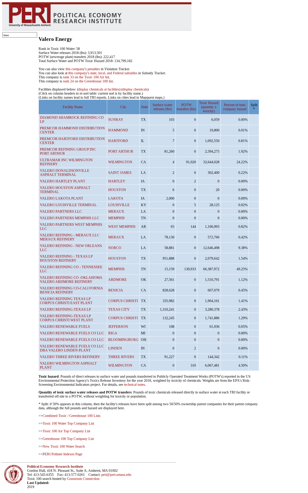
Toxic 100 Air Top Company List (66, 431)
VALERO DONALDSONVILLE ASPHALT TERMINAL (64, 173)
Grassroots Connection (83, 479)
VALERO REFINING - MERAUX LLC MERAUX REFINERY (69, 237)
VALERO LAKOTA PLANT (61, 198)
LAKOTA (115, 198)
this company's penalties (83, 69)
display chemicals (134, 89)
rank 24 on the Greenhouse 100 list (88, 81)
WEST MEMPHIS (122, 226)
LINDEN (115, 348)
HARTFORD (118, 141)
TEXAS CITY (119, 309)
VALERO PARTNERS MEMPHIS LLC (69, 218)
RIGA (112, 333)
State (144, 107)
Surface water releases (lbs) (162, 107)
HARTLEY (116, 181)
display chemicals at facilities (98, 89)
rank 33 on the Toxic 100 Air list (86, 77)
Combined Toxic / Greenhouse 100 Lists (71, 416)
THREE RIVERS (121, 357)
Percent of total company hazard (234, 107)
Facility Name (73, 107)
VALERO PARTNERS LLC (61, 211)
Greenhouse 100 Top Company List (68, 439)
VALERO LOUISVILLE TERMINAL (68, 205)
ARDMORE (117, 279)
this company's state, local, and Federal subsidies (102, 73)
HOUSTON (117, 190)
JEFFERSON (118, 326)
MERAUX (116, 211)
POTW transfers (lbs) (186, 107)
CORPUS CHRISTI (123, 301)
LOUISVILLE (119, 205)
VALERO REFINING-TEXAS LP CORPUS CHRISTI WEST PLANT (66, 318)
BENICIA (115, 290)
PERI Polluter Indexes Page (62, 454)
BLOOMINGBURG (123, 340)
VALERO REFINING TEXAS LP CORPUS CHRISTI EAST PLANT (66, 301)
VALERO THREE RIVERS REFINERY (70, 357)
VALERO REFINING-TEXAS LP (65, 309)
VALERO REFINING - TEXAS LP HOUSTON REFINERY (66, 258)
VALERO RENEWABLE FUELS (65, 326)
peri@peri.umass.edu (116, 475)
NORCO (114, 248)
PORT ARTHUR (120, 151)
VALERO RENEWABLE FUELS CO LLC (72, 333)
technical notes (134, 384)
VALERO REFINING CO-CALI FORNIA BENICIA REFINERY (71, 290)
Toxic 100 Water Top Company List (68, 423)
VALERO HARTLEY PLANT (62, 181)
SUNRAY (115, 119)
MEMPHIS (116, 218)
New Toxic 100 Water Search (64, 446)
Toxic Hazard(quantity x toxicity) (208, 107)
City (123, 107)
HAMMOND (118, 130)
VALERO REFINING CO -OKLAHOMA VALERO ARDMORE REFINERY (71, 280)
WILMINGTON (120, 162)
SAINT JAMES (119, 172)
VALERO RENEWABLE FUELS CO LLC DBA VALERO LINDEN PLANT (72, 348)
